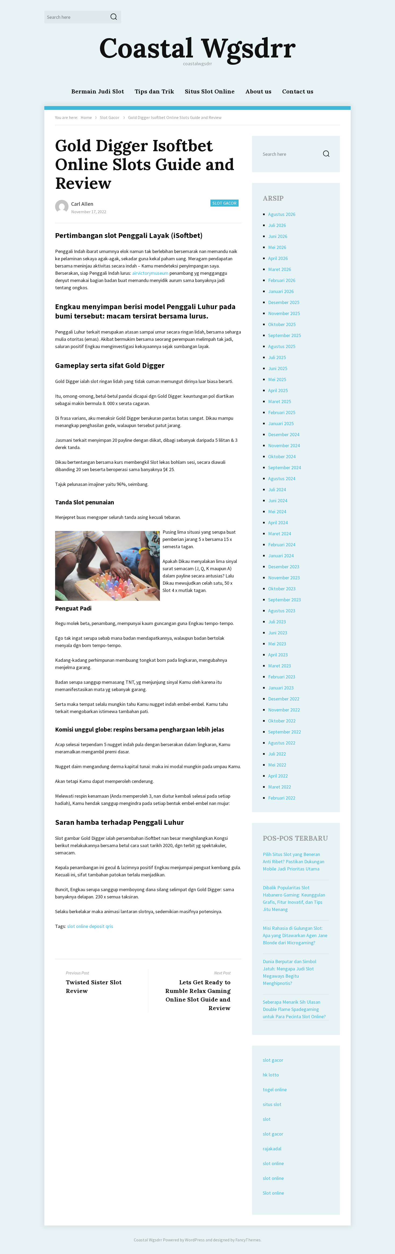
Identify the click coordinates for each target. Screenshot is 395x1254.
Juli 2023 (277, 622)
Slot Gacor (109, 117)
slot (267, 1119)
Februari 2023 (281, 677)
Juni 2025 (277, 368)
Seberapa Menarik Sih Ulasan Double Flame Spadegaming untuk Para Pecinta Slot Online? (294, 1009)
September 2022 (284, 732)
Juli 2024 (277, 489)
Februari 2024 (281, 544)
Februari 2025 (281, 412)
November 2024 (284, 445)
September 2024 (284, 467)
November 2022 (284, 710)
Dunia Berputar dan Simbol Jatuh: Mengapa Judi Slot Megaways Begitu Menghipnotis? (289, 972)
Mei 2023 (277, 644)
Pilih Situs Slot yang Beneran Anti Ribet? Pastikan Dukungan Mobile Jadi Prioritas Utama (293, 861)
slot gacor (273, 1060)
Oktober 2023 (282, 589)
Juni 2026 (277, 236)
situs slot (272, 1104)
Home (86, 117)
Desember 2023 (283, 566)
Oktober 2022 (282, 721)
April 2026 (278, 258)
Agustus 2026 (281, 214)
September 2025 (284, 335)
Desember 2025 (283, 302)
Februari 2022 (281, 798)
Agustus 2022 (281, 743)
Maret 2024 (279, 533)
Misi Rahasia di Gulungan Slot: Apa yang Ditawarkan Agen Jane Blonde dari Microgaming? (295, 935)
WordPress (195, 1239)
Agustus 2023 (281, 611)
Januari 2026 (281, 291)
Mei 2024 (277, 511)
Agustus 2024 (281, 478)
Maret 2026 (279, 269)
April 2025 (278, 390)
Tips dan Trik (154, 91)
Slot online (273, 1193)
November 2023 (284, 577)
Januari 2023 (281, 688)
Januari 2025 (281, 423)
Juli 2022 (277, 754)
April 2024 (278, 522)
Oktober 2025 (282, 324)
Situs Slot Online (210, 91)
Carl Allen (82, 203)
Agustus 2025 (281, 346)
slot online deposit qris (90, 926)
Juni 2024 (277, 500)
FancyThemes (248, 1239)
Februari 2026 (281, 280)
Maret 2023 (279, 666)
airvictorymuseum (150, 273)
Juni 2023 (277, 633)
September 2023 (284, 600)
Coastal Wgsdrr (197, 47)
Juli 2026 (277, 225)
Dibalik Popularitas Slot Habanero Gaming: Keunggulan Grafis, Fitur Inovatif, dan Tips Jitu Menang (294, 898)
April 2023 (278, 655)
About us (258, 91)
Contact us (297, 91)
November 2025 (284, 313)
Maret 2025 (279, 401)
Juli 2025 (277, 357)
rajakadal (272, 1148)
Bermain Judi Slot (97, 91)
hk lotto (271, 1075)
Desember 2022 (283, 699)
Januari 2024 (281, 555)
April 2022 (278, 776)
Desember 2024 (283, 434)
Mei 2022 (277, 765)
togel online (275, 1089)
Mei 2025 (277, 379)
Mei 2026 (277, 247)
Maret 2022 (279, 787)
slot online (273, 1163)
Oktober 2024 (282, 456)
